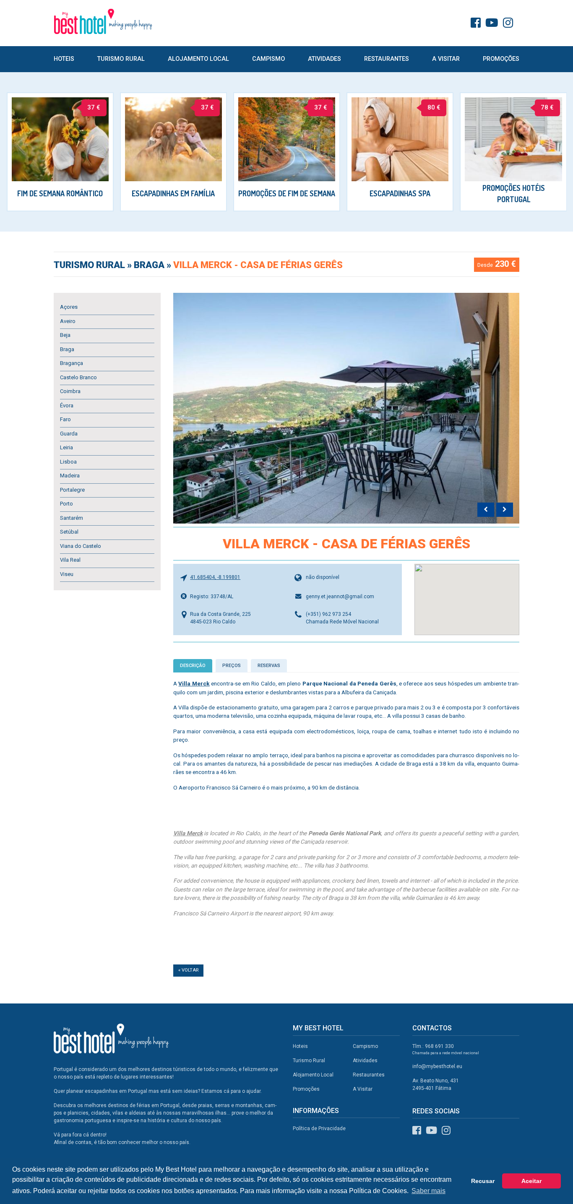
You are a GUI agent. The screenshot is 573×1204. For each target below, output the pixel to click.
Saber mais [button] (428, 1190)
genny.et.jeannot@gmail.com (340, 596)
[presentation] (485, 510)
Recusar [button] (483, 1181)
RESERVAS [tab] (269, 665)
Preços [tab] (231, 665)
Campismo (268, 59)
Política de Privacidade (319, 1128)
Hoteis (64, 59)
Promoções (501, 59)
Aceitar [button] (531, 1181)
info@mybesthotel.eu (437, 1066)
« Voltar (188, 970)
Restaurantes (386, 59)
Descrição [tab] (193, 665)
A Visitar (446, 59)
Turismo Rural (121, 59)
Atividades (324, 59)
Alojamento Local (198, 59)
